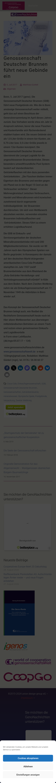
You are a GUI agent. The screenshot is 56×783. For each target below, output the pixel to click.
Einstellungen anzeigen (28, 774)
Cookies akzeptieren (28, 758)
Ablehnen (28, 766)
